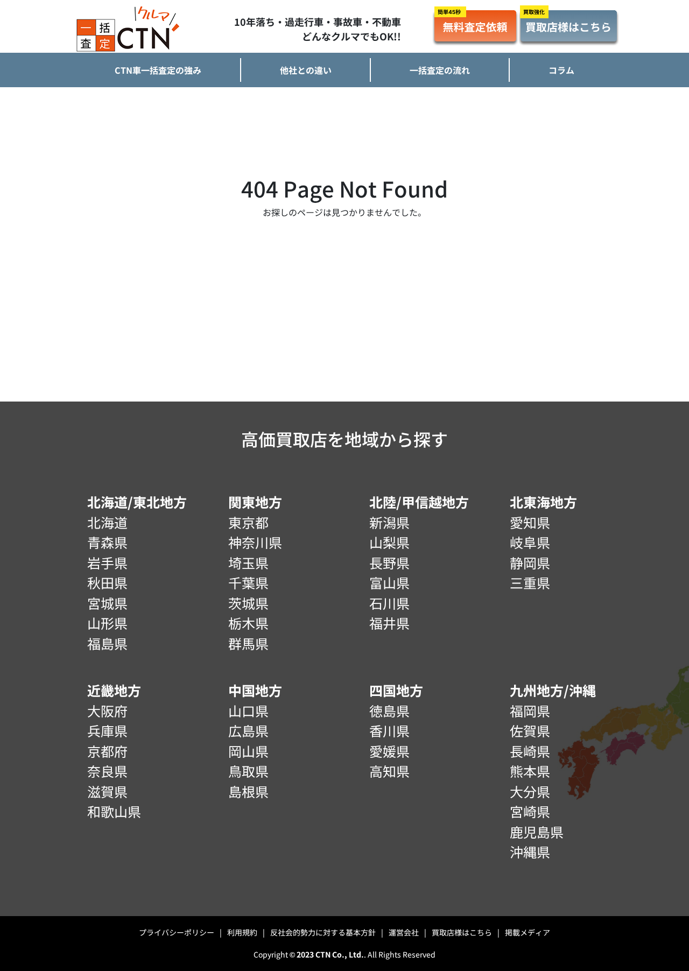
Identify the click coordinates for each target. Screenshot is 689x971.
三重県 (530, 582)
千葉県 (248, 582)
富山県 (389, 582)
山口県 (248, 710)
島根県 (248, 791)
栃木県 (248, 622)
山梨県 (389, 542)
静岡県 (530, 562)
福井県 (389, 622)
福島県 (107, 643)
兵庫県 (107, 730)
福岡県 (530, 710)
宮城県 (107, 603)
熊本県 (530, 770)
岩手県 (107, 562)
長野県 (389, 562)
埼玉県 (248, 562)
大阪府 (107, 710)
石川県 (389, 603)
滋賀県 (107, 791)
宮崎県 (530, 811)
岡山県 (248, 751)
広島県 (248, 730)
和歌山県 (114, 811)
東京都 (248, 522)
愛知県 (530, 522)
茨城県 (248, 603)
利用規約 (246, 932)
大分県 (530, 791)
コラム (561, 70)
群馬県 (248, 643)
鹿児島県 (537, 831)
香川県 (389, 730)
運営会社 (407, 932)
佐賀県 (530, 730)
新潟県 (389, 522)
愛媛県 (389, 751)
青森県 (107, 542)
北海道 (107, 522)
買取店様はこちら (466, 932)
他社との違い (306, 70)
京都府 (107, 751)
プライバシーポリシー (180, 932)
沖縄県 (530, 851)
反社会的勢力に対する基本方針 (326, 932)
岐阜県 (530, 542)
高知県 (389, 770)
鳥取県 (248, 770)
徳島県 (389, 710)
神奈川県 (255, 542)
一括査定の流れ (440, 70)
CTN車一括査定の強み (158, 70)
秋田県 (107, 582)
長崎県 (530, 751)
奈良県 (107, 770)
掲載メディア (527, 932)
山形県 (107, 622)
